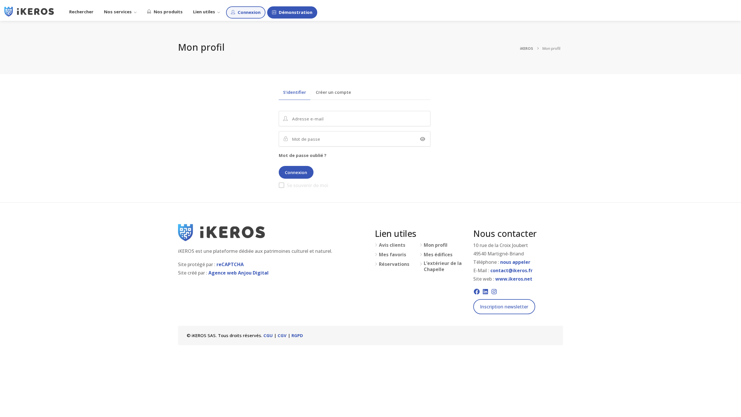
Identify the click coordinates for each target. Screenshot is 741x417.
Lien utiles (204, 11)
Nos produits (168, 11)
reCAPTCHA (230, 264)
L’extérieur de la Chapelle (443, 266)
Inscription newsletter (504, 306)
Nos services (118, 11)
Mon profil (435, 245)
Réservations (394, 264)
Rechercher (81, 11)
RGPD (297, 335)
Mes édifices (438, 255)
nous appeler (515, 262)
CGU (268, 335)
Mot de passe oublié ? (303, 155)
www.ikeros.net (513, 279)
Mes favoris (392, 255)
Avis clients (392, 245)
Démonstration (295, 12)
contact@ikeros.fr (511, 270)
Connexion (248, 12)
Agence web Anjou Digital (238, 273)
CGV (282, 335)
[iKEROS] (29, 11)
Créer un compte (333, 92)
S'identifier (294, 92)
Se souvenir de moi (307, 185)
